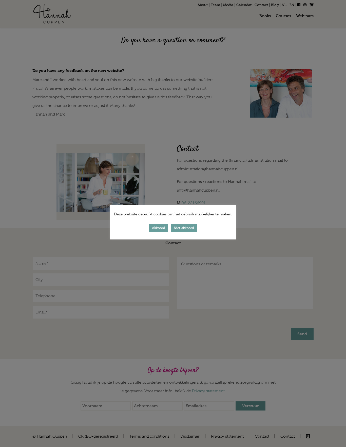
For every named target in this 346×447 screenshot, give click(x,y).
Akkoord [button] (158, 228)
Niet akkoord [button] (184, 228)
